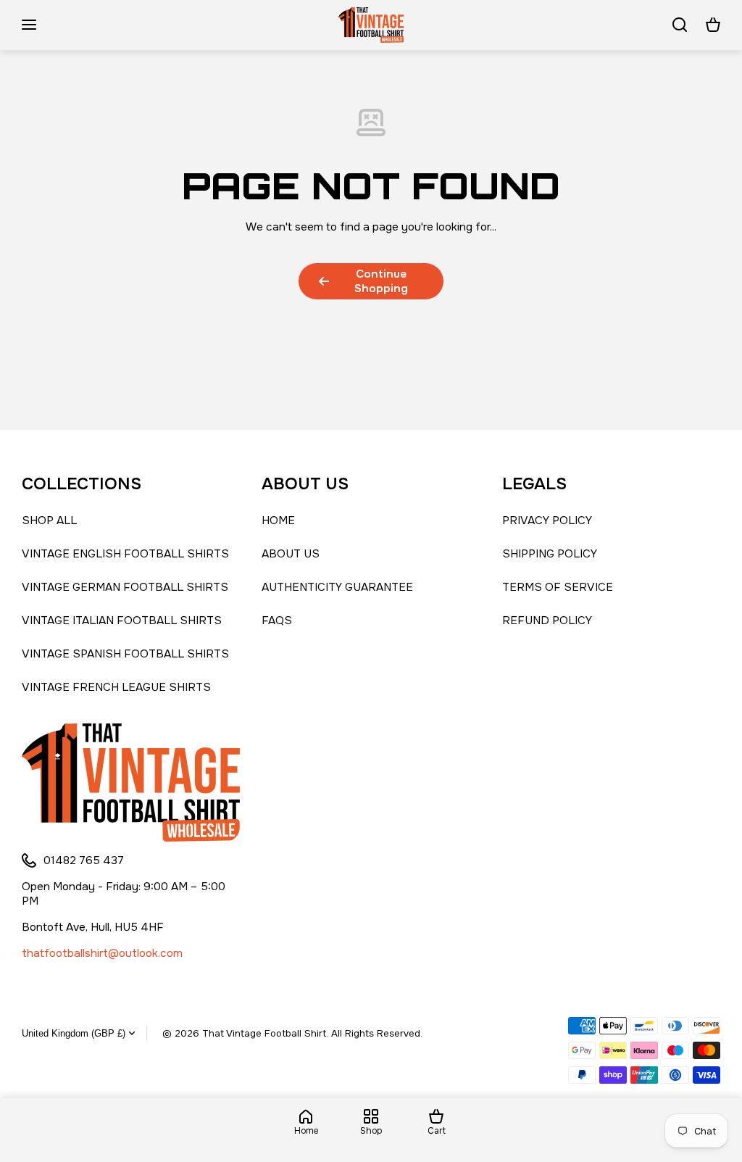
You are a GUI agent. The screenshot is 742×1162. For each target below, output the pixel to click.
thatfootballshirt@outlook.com (102, 953)
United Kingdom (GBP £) (73, 1033)
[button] (713, 24)
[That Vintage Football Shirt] (371, 25)
